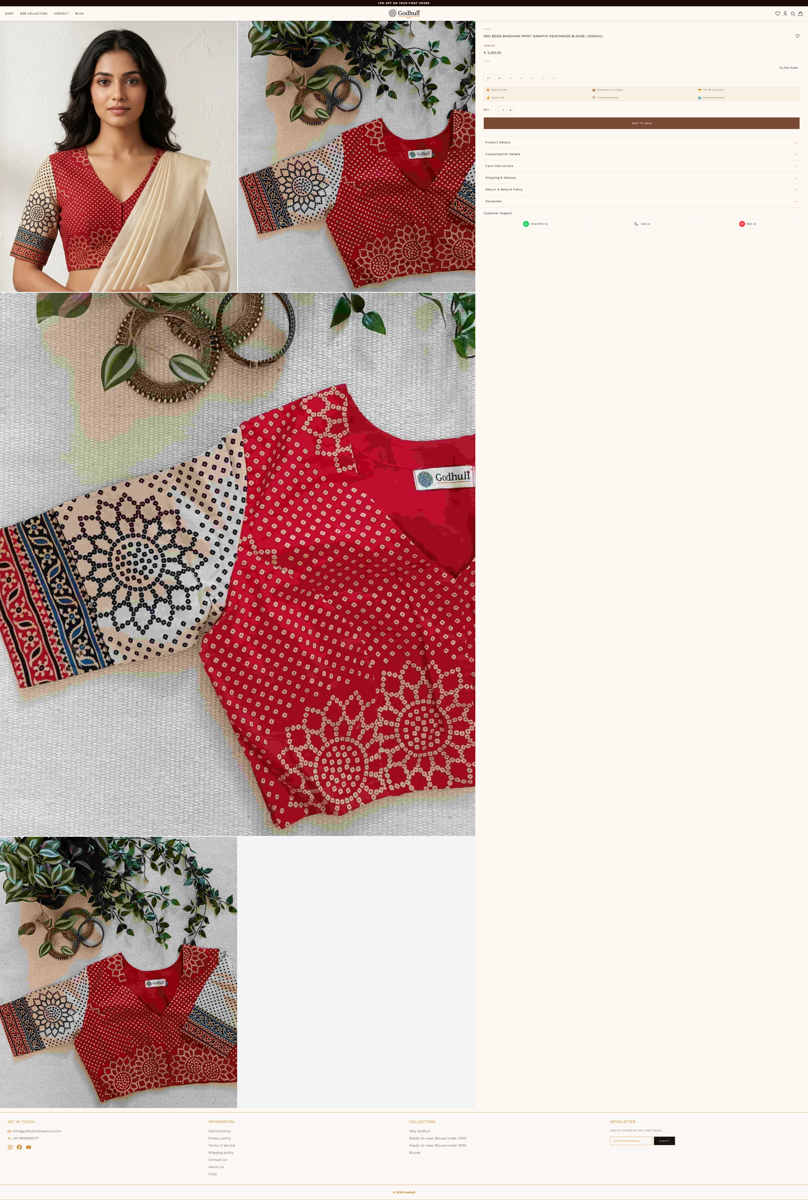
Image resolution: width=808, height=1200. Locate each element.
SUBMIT (664, 1141)
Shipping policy (221, 1153)
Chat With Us (539, 223)
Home (487, 29)
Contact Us (218, 1160)
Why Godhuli (419, 1131)
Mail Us (751, 223)
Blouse (414, 1153)
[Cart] (800, 13)
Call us (645, 223)
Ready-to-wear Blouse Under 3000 (437, 1145)
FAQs (213, 1174)
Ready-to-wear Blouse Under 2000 (437, 1138)
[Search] (792, 13)
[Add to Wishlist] (797, 36)
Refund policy (220, 1131)
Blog (79, 13)
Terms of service (222, 1145)
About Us (216, 1167)
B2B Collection (33, 13)
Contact (61, 13)
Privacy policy (220, 1138)
